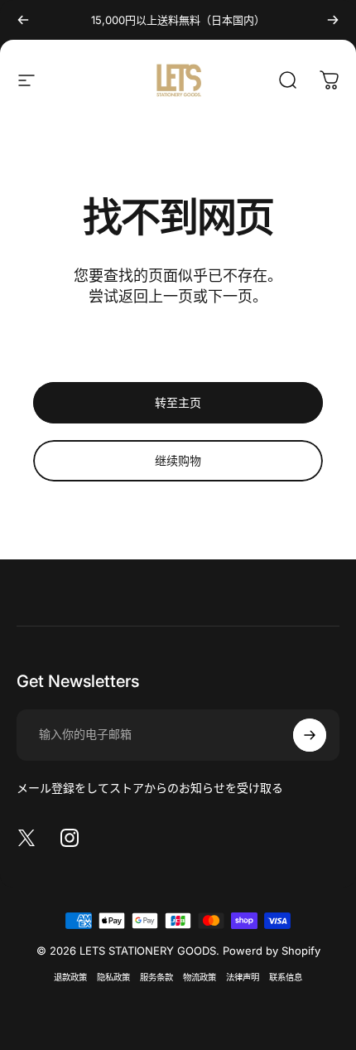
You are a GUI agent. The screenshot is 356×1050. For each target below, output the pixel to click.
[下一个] (333, 20)
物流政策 (199, 977)
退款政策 (70, 977)
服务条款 (156, 977)
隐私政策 (113, 977)
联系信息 (285, 977)
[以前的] (23, 20)
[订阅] (309, 735)
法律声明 (242, 977)
